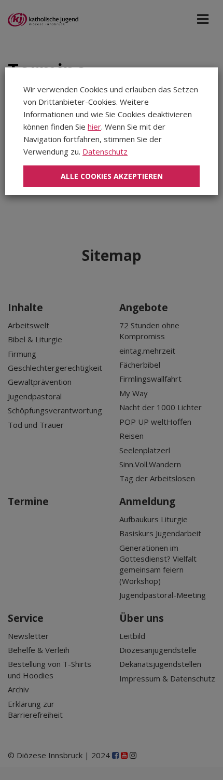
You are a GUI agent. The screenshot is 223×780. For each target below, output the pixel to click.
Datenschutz (105, 151)
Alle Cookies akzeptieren (112, 176)
